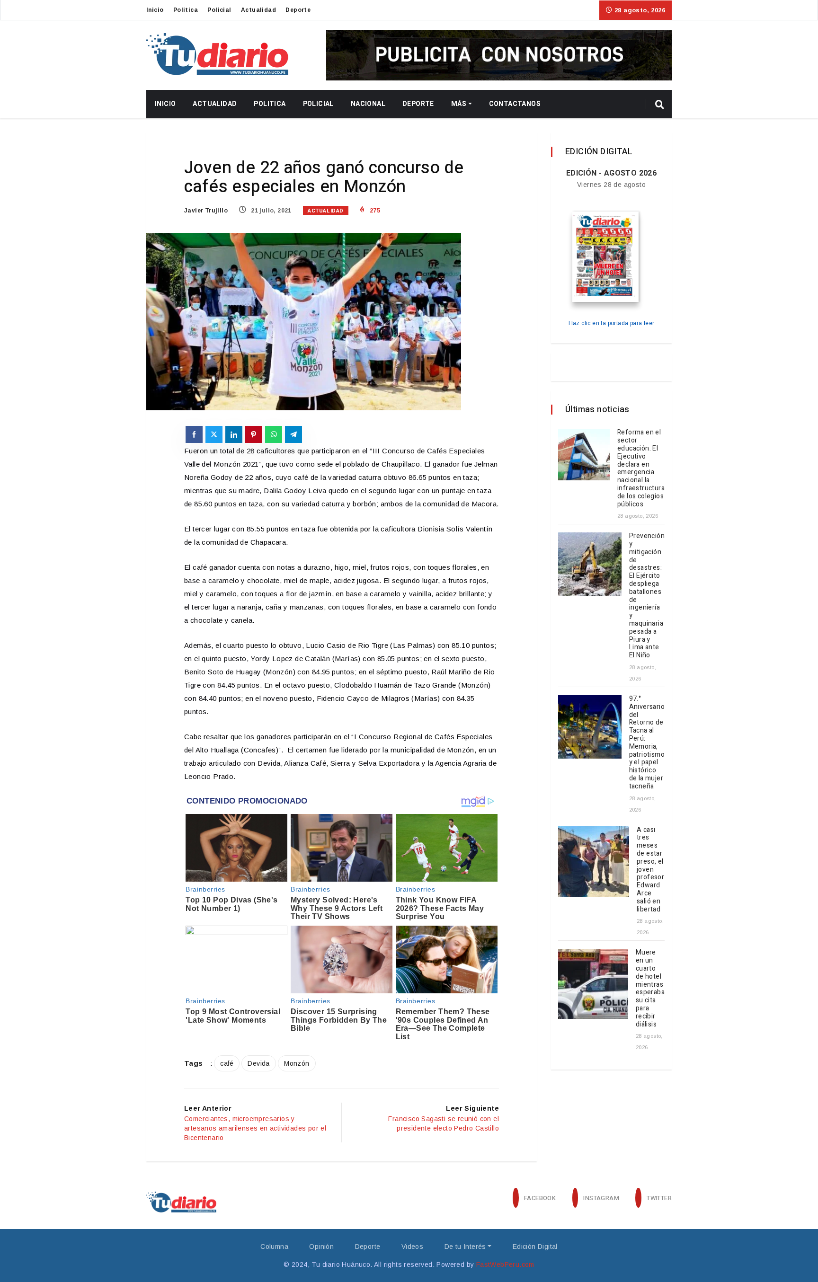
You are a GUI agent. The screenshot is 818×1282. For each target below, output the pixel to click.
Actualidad (258, 10)
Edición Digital (535, 1246)
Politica (185, 10)
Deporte (298, 10)
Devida (258, 1063)
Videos (412, 1246)
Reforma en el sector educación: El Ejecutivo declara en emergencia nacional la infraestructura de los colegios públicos (641, 468)
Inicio (154, 10)
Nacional (368, 104)
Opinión (321, 1246)
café (226, 1063)
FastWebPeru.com (505, 1264)
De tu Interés (465, 1246)
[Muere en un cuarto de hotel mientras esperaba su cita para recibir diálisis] (593, 984)
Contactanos (515, 104)
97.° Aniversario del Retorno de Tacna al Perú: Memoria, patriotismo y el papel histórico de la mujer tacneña (647, 742)
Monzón (296, 1063)
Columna (274, 1246)
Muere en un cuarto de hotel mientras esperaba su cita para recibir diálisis (650, 988)
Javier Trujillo (206, 210)
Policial (219, 10)
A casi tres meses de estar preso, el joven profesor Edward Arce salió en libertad (650, 869)
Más (458, 104)
